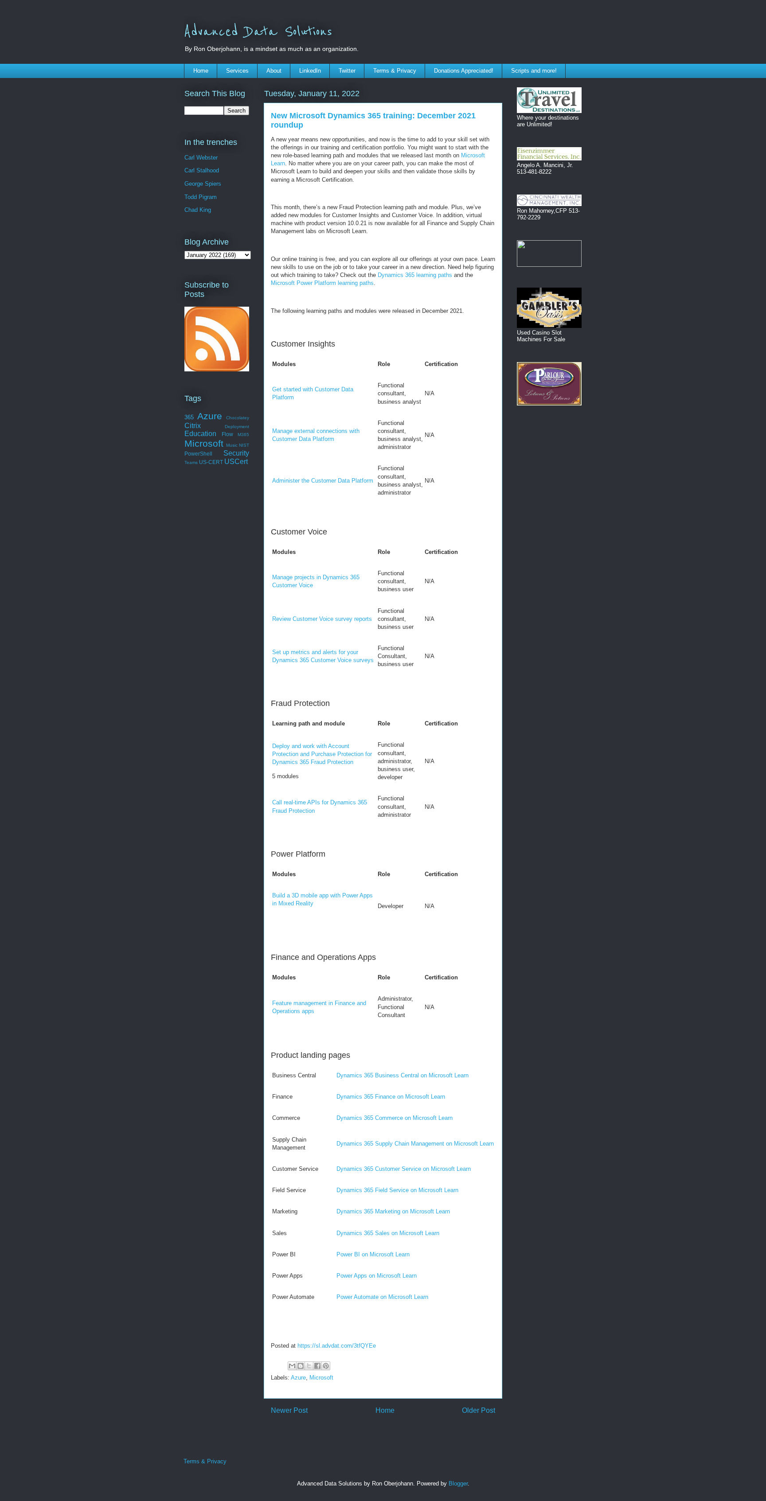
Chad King (197, 210)
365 (189, 417)
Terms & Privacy (394, 70)
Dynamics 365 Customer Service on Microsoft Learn (403, 1169)
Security (236, 453)
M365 (243, 434)
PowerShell (198, 453)
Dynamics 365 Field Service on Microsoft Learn (397, 1190)
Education (200, 433)
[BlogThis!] (300, 1365)
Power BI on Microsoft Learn (373, 1254)
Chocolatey (237, 417)
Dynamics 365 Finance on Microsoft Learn (390, 1096)
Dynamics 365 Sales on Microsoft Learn (387, 1233)
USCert (236, 461)
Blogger (458, 1483)
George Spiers (202, 183)
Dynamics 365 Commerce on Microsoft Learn (394, 1118)
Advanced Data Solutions (258, 32)
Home (200, 70)
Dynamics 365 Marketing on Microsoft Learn (393, 1211)
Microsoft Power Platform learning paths (322, 283)
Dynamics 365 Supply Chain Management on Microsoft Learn (415, 1143)
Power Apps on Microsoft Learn (376, 1275)
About (273, 70)
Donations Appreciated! (463, 70)
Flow (227, 434)
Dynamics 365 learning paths (415, 275)
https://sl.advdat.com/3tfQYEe (336, 1345)
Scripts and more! (534, 70)
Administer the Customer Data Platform (322, 480)
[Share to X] (309, 1365)
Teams (191, 462)
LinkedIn (310, 70)
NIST (244, 445)
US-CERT (211, 462)
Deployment (237, 426)
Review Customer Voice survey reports (322, 619)
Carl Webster (201, 157)
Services (237, 70)
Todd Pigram (200, 197)
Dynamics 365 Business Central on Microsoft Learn (402, 1075)
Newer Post (289, 1410)
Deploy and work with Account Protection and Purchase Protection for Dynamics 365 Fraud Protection (322, 754)
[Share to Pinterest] (325, 1365)
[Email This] (292, 1365)
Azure (298, 1377)
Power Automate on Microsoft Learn (382, 1297)
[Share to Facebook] (317, 1365)
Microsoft (321, 1377)
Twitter (347, 70)
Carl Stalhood (201, 170)
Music (232, 445)
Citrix (192, 425)
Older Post (478, 1410)
